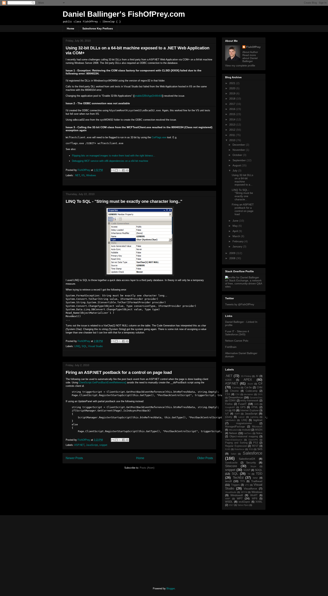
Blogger (170, 588)
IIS (83, 175)
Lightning (254, 417)
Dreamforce (236, 397)
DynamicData (256, 397)
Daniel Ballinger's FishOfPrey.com (124, 14)
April (236, 231)
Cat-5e (248, 387)
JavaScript (92, 445)
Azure (250, 384)
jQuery (228, 417)
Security (251, 462)
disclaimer (248, 394)
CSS (227, 394)
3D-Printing (246, 376)
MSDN (258, 430)
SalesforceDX (247, 458)
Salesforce (252, 453)
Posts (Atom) (147, 467)
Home (70, 28)
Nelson (233, 433)
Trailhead (256, 481)
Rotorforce (239, 449)
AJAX (228, 380)
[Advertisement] (94, 547)
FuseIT (242, 403)
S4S (259, 449)
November (239, 149)
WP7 (240, 498)
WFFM (244, 492)
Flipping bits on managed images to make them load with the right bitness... (113, 155)
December (239, 144)
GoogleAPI (230, 407)
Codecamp (251, 391)
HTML (254, 407)
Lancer (241, 417)
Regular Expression (236, 446)
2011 (232, 135)
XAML (258, 501)
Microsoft (257, 426)
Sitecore (231, 466)
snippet (103, 445)
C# (260, 383)
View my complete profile (240, 65)
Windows (91, 175)
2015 (232, 114)
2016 (232, 109)
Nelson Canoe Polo (236, 340)
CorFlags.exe (159, 137)
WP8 (254, 498)
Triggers (235, 485)
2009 (232, 253)
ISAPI (237, 414)
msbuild (246, 430)
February (238, 241)
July (235, 170)
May (235, 225)
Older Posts (205, 458)
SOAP (246, 470)
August (237, 165)
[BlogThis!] (116, 170)
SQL (84, 346)
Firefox (229, 404)
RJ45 (227, 449)
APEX (248, 379)
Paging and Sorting (236, 442)
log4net (257, 420)
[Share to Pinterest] (127, 170)
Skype (253, 466)
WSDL (229, 501)
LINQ (77, 346)
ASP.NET (79, 445)
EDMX (232, 400)
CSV (237, 394)
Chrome (234, 391)
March (237, 236)
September (240, 160)
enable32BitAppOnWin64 (148, 95)
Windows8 (236, 495)
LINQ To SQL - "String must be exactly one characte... (242, 194)
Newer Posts (74, 458)
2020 (232, 88)
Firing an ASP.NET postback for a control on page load (119, 372)
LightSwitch (230, 420)
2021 (232, 83)
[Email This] (113, 170)
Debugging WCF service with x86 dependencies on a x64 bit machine (110, 160)
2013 (232, 124)
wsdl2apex (244, 501)
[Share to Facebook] (123, 170)
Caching (236, 387)
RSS (251, 449)
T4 (249, 474)
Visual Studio (95, 346)
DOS (260, 394)
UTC (247, 485)
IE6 (226, 410)
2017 (232, 103)
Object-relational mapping (243, 436)
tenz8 (228, 481)
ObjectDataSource (233, 440)
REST (255, 446)
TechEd (238, 477)
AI (257, 376)
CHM (259, 387)
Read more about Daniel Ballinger (250, 58)
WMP (227, 498)
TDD (259, 473)
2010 (232, 140)
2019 (232, 93)
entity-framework (249, 400)
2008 (232, 258)
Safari (233, 454)
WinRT (254, 495)
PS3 (255, 442)
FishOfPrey (253, 46)
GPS (243, 407)
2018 (232, 98)
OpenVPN (253, 440)
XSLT (231, 505)
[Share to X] (120, 170)
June (236, 220)
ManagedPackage (235, 426)
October (238, 154)
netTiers (248, 433)
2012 (232, 129)
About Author (250, 52)
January (238, 246)
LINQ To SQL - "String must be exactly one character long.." (124, 201)
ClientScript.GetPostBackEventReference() (102, 382)
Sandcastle (231, 462)
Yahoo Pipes (243, 505)
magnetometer (244, 423)
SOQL (258, 469)
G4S (256, 404)
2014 (232, 119)
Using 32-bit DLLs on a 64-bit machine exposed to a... (242, 180)
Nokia (259, 433)
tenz (255, 478)
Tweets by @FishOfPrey (239, 304)
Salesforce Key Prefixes (97, 28)
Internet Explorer (249, 410)
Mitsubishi (233, 430)
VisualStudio (230, 492)
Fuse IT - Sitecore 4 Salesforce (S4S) (237, 333)
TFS (242, 481)
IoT (227, 413)
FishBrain (231, 346)
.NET (77, 175)
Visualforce (250, 488)
